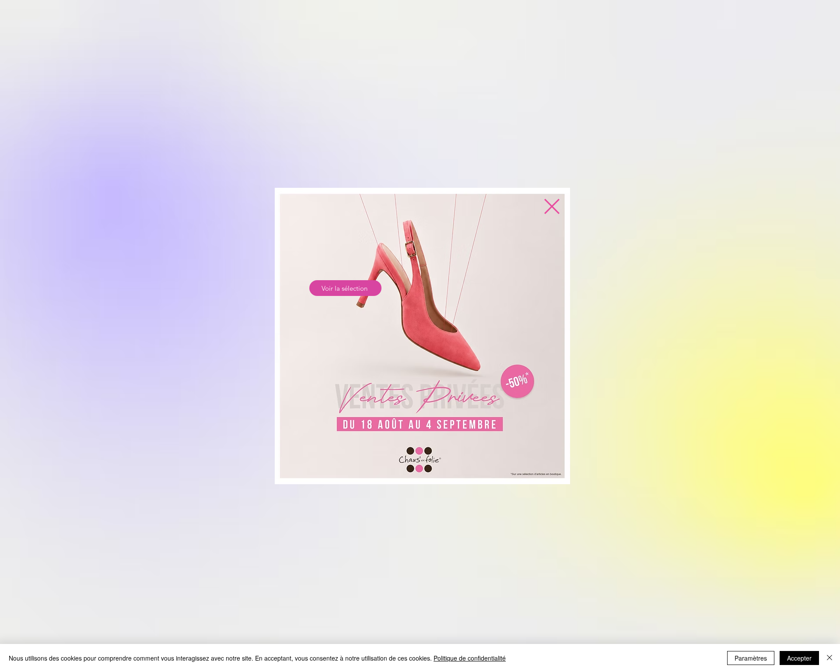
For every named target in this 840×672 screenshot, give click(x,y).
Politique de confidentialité (470, 658)
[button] (552, 206)
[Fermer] (829, 658)
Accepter (799, 658)
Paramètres (751, 658)
